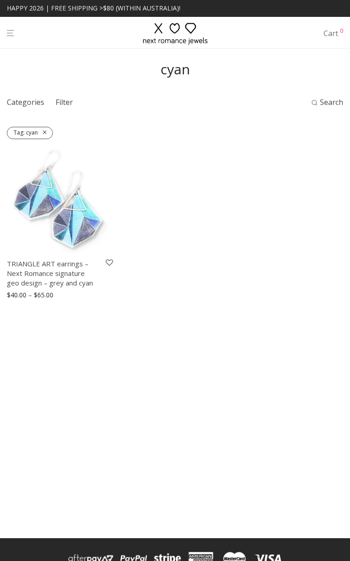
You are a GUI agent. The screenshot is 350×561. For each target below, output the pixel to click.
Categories (25, 102)
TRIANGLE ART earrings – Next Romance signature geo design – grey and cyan (50, 273)
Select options (25, 295)
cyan (26, 132)
